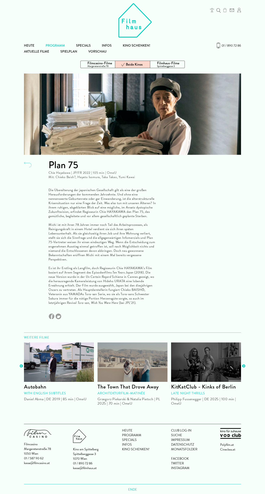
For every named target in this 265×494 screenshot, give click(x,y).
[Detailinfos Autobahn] (59, 362)
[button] (212, 10)
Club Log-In (181, 430)
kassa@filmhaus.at (85, 467)
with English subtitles (45, 393)
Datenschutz (182, 444)
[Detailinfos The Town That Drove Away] (132, 362)
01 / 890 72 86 (231, 45)
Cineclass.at (227, 449)
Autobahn (35, 387)
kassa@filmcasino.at (37, 462)
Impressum (180, 439)
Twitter (177, 463)
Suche (176, 435)
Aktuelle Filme (36, 51)
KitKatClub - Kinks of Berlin (203, 387)
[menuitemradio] (97, 64)
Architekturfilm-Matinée (121, 393)
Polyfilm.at (227, 444)
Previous (21, 366)
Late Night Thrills (188, 393)
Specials (83, 46)
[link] (224, 10)
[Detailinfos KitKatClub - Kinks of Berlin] (206, 362)
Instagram (180, 467)
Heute (29, 46)
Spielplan (68, 51)
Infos (107, 46)
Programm (55, 46)
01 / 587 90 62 (33, 458)
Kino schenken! (136, 46)
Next (244, 366)
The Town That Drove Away (128, 387)
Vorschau (97, 51)
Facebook (180, 458)
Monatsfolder (184, 449)
